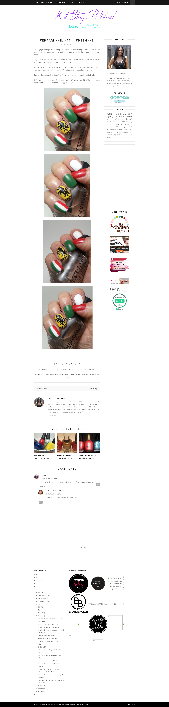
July (39, 607)
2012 (38, 694)
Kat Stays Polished (57, 398)
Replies (42, 486)
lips (119, 116)
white (69, 377)
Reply (98, 484)
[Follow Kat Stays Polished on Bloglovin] (119, 102)
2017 (38, 578)
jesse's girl (123, 119)
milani (126, 124)
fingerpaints (112, 124)
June (40, 610)
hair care (110, 132)
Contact (71, 2)
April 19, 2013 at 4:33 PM (53, 494)
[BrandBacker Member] (78, 613)
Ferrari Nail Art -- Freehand (48, 638)
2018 (38, 575)
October (41, 598)
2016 (38, 581)
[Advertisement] (119, 176)
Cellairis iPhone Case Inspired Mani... (89, 457)
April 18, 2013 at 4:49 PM (49, 478)
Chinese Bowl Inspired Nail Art (42, 457)
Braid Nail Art (42, 647)
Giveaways (61, 2)
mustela (109, 137)
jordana (126, 129)
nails (110, 113)
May (39, 613)
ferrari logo (73, 375)
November (42, 595)
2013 (38, 589)
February (41, 689)
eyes (109, 116)
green (91, 375)
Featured (80, 2)
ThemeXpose (49, 704)
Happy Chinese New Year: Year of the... (66, 457)
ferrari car (54, 375)
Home (36, 2)
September (42, 601)
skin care (111, 127)
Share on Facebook (49, 369)
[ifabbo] (123, 589)
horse (97, 375)
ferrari (46, 375)
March (40, 686)
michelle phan (121, 132)
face (124, 122)
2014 (38, 586)
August (40, 604)
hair (118, 129)
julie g (111, 122)
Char (44, 476)
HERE (41, 82)
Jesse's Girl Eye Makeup (46, 635)
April (40, 616)
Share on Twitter (70, 369)
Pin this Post (89, 369)
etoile (118, 135)
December (42, 592)
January (41, 692)
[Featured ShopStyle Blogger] (98, 590)
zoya (124, 114)
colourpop (124, 127)
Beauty (51, 2)
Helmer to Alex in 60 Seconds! (48, 627)
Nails (43, 2)
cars (42, 375)
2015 (38, 584)
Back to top (129, 705)
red (64, 377)
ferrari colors (63, 375)
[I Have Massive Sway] (115, 604)
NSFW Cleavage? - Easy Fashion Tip (50, 624)
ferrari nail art (83, 375)
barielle (110, 129)
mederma (127, 134)
